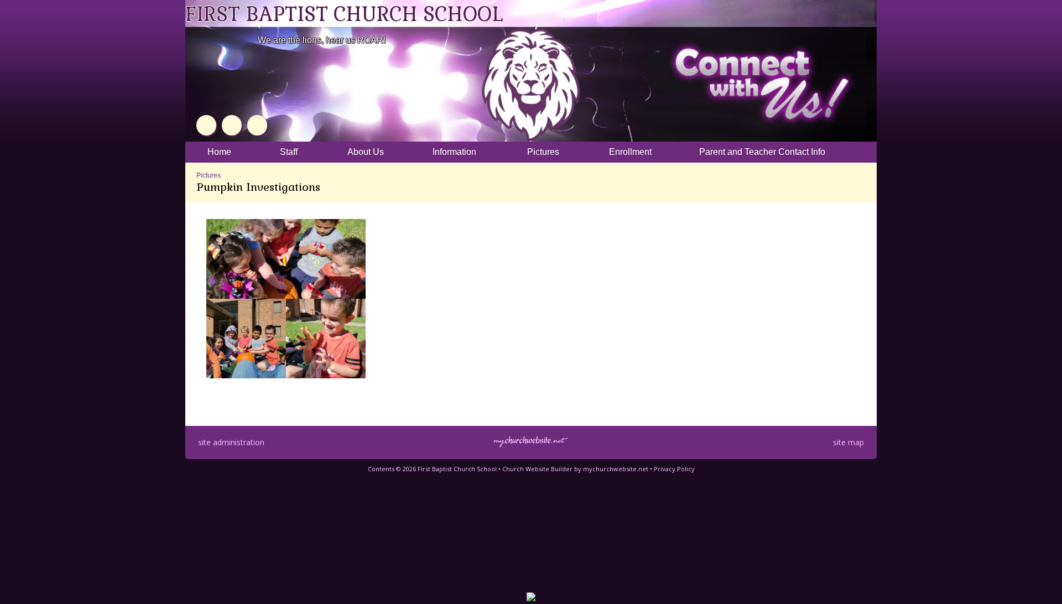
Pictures (208, 175)
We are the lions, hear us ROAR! (322, 40)
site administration (231, 442)
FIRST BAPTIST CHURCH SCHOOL (344, 14)
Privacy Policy (674, 469)
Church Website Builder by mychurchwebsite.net (575, 469)
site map (848, 442)
